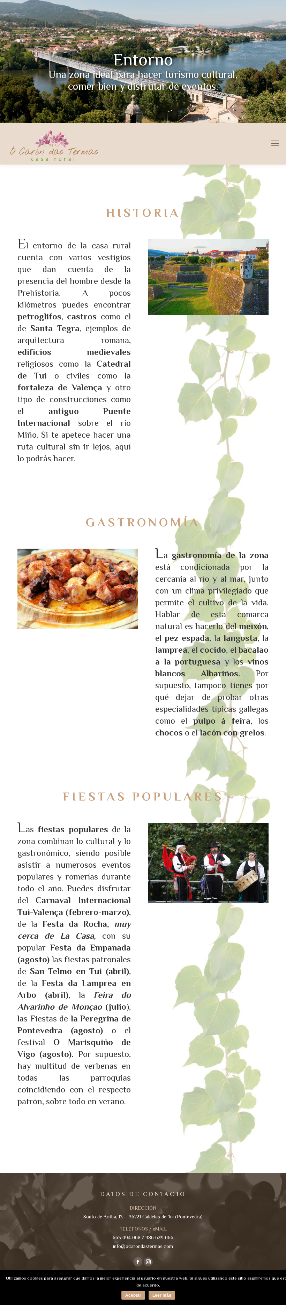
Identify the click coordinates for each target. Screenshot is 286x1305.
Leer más (161, 1295)
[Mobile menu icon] (275, 143)
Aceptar (133, 1295)
